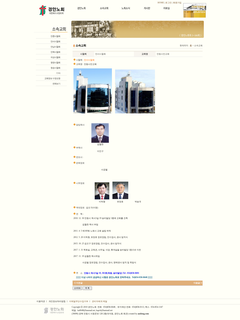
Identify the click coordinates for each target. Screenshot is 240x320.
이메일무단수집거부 (78, 301)
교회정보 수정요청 (52, 78)
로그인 (168, 2)
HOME (161, 2)
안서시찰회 (55, 41)
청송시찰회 (55, 68)
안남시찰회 (55, 47)
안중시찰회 (55, 36)
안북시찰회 (55, 52)
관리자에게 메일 (99, 301)
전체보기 (56, 83)
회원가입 (177, 2)
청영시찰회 (55, 62)
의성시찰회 (55, 57)
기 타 (58, 73)
